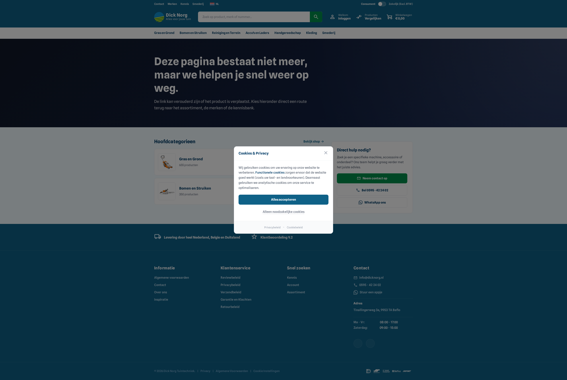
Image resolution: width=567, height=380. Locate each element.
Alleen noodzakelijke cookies (284, 212)
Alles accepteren (283, 199)
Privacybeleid (272, 227)
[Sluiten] (325, 153)
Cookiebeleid (295, 227)
